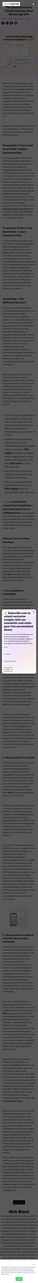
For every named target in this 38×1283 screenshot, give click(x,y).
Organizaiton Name (10, 661)
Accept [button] (19, 1279)
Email (5, 647)
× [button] (34, 1263)
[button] (33, 4)
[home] (11, 4)
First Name (7, 654)
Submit (8, 669)
